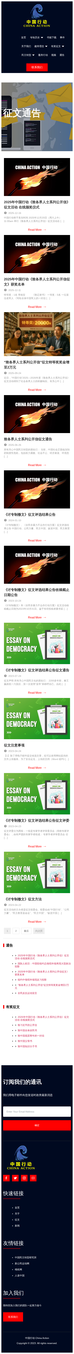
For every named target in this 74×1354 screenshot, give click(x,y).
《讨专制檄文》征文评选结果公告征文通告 (36, 670)
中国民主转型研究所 (25, 1257)
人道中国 (19, 1275)
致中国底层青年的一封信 (29, 1035)
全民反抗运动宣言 (26, 993)
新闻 (17, 1225)
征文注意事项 (14, 745)
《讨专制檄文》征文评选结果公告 (30, 514)
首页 (17, 1207)
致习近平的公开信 (26, 1025)
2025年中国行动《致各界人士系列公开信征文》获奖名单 (42, 973)
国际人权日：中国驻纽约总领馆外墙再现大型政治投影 (43, 965)
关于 (17, 1213)
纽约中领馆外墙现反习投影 (31, 979)
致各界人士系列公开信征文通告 (28, 439)
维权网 (18, 1269)
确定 (37, 1125)
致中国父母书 (23, 1041)
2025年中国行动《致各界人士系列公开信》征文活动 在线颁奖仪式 (42, 957)
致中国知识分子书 (26, 1046)
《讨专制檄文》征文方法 (23, 899)
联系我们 (37, 67)
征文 (17, 1219)
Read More (37, 229)
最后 (26, 931)
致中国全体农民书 (26, 1030)
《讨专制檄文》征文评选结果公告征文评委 (36, 820)
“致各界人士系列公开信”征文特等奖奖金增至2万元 (42, 986)
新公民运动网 (22, 1263)
